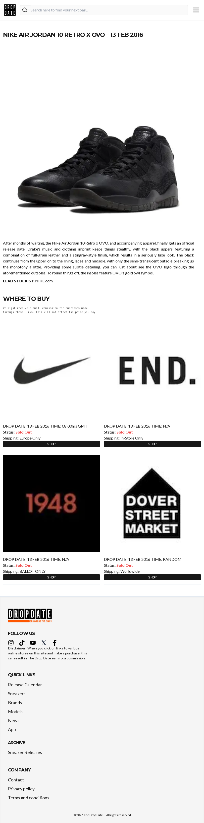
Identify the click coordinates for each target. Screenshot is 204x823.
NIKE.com (43, 280)
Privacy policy (21, 788)
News (13, 720)
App (12, 729)
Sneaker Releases (25, 752)
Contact (16, 779)
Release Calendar (25, 684)
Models (15, 711)
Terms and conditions (28, 797)
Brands (15, 702)
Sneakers (17, 693)
